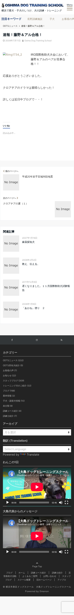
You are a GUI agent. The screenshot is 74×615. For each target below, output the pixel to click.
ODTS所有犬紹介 (13, 365)
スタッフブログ (13, 380)
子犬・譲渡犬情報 (14, 400)
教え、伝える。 (31, 263)
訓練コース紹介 (12, 411)
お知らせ (9, 375)
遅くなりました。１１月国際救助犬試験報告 (46, 287)
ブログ (9, 390)
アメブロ (61, 579)
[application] (37, 487)
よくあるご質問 (29, 576)
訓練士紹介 (10, 416)
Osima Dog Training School (38, 40)
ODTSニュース (13, 360)
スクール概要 (24, 579)
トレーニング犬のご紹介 (17, 385)
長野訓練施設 (34, 18)
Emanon (44, 591)
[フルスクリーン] (66, 502)
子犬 (52, 18)
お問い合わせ (49, 576)
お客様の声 (10, 370)
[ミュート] (61, 502)
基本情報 (9, 395)
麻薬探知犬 (28, 241)
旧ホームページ (44, 579)
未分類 (8, 405)
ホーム (21, 572)
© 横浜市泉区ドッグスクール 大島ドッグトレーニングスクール (37, 586)
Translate (33, 454)
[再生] (7, 502)
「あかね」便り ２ (33, 307)
